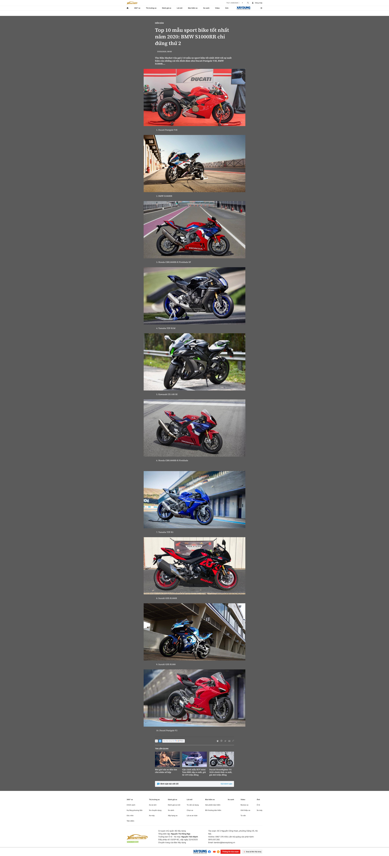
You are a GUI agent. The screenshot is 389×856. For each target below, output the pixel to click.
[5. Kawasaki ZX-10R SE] (194, 361)
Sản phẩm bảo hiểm (212, 805)
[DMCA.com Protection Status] (133, 842)
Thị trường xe (151, 8)
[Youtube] (214, 851)
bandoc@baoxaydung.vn (224, 843)
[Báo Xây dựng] (243, 8)
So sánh (171, 810)
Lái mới (179, 8)
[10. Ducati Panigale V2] (194, 698)
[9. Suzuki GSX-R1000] (194, 632)
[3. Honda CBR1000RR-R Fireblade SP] (194, 229)
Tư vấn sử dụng (193, 805)
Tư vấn (243, 815)
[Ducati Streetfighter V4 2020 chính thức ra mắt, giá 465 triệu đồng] (221, 759)
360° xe (137, 8)
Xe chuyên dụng (155, 810)
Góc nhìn (130, 815)
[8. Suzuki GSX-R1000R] (194, 565)
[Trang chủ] (127, 8)
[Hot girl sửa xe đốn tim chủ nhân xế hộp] (167, 759)
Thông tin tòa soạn (230, 852)
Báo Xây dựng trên (169, 741)
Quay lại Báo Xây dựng (253, 852)
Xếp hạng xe (172, 815)
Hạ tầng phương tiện (134, 810)
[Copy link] (233, 741)
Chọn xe (190, 810)
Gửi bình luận (226, 784)
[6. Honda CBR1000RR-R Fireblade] (194, 428)
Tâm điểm (130, 821)
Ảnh (226, 8)
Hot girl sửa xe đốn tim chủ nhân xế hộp (166, 770)
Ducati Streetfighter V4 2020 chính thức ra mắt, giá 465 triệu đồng (220, 772)
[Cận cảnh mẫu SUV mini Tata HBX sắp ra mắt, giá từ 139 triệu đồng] (194, 759)
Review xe (244, 805)
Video (217, 8)
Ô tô (258, 805)
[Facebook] (210, 851)
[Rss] (218, 851)
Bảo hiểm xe (192, 8)
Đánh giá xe (166, 8)
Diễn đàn (159, 23)
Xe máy (152, 815)
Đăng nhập (258, 3)
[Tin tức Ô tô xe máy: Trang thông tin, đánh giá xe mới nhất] (132, 2)
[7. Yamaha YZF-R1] (194, 499)
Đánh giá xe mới (174, 805)
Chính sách (131, 805)
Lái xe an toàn (192, 815)
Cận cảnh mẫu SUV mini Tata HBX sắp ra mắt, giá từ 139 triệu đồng (194, 772)
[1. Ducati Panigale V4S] (194, 97)
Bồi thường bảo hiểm (213, 810)
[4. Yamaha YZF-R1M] (194, 295)
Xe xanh (206, 8)
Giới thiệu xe (245, 810)
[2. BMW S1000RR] (194, 163)
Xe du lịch (152, 805)
